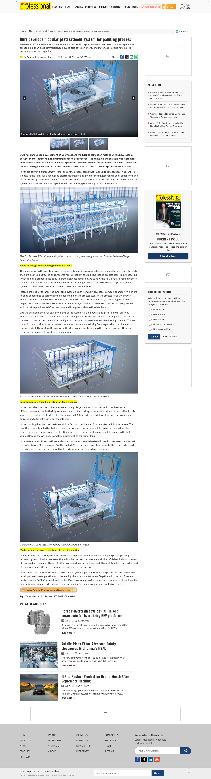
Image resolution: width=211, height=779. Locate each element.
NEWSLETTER (83, 745)
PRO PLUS (169, 6)
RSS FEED (25, 756)
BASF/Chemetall (67, 596)
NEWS (67, 6)
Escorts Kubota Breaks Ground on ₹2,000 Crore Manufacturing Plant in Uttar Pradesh (167, 95)
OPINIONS (103, 6)
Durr (28, 596)
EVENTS (52, 735)
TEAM (108, 745)
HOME (23, 735)
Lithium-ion (159, 309)
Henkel (36, 596)
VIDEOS (126, 6)
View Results (170, 336)
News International (38, 31)
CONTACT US (111, 735)
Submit (154, 336)
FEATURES (78, 6)
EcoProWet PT (49, 596)
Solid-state (159, 319)
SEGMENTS (57, 6)
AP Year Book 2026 (150, 6)
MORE (135, 6)
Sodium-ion (159, 314)
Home (23, 31)
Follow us (184, 31)
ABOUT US (26, 740)
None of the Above (162, 324)
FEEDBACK (110, 740)
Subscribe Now (168, 256)
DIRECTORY (82, 751)
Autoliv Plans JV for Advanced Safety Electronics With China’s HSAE (88, 646)
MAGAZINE (82, 740)
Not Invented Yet (162, 329)
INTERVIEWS (90, 6)
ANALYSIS (115, 6)
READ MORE (68, 632)
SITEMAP (109, 751)
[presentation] (24, 99)
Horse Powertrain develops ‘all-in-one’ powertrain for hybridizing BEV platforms (91, 613)
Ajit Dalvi (69, 620)
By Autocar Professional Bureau (40, 57)
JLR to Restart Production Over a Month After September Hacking (95, 678)
